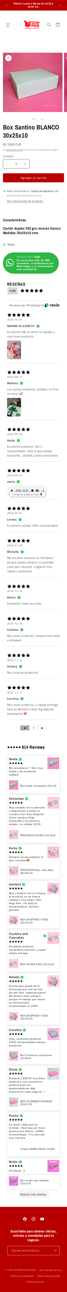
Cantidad (8, 156)
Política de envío (35, 1281)
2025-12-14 (14, 591)
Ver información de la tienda (25, 201)
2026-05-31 (14, 475)
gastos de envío (15, 149)
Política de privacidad (48, 1276)
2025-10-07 (14, 319)
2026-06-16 (14, 434)
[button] (8, 24)
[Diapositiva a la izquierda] (25, 119)
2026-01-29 (14, 545)
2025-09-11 (14, 377)
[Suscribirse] (55, 1250)
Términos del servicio (50, 1270)
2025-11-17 (14, 692)
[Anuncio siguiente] (60, 5)
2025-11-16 (14, 660)
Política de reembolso (22, 1276)
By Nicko (31, 1269)
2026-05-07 (14, 513)
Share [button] (11, 244)
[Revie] (52, 305)
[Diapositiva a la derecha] (42, 119)
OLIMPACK (20, 1269)
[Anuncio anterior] (7, 5)
